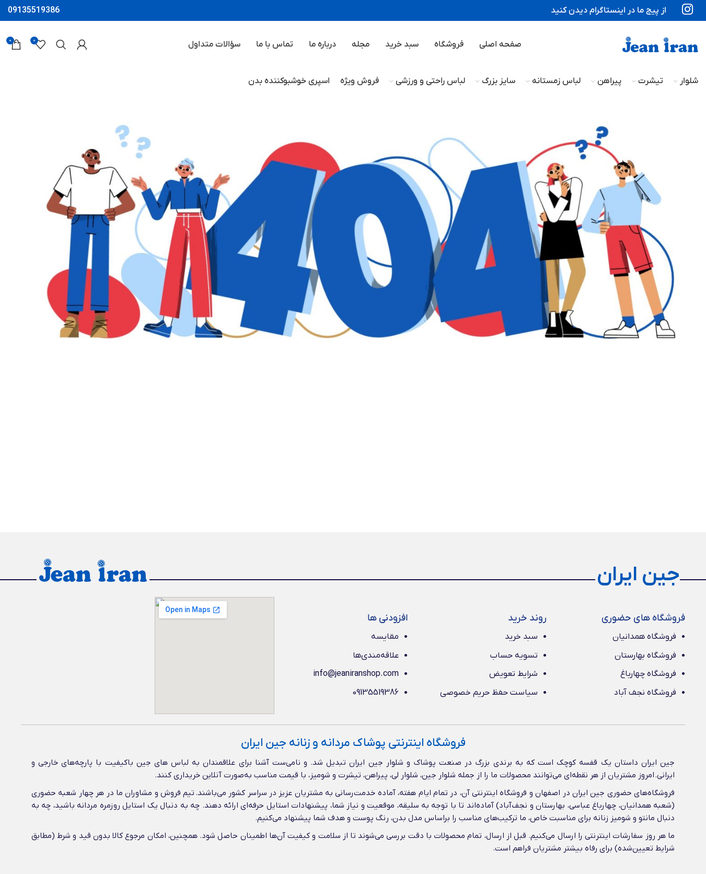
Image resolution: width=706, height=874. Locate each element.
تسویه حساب (514, 655)
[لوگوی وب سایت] (660, 44)
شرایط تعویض (513, 674)
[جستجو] (61, 44)
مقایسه (385, 636)
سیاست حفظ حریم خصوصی (489, 692)
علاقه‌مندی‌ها (376, 655)
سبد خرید (521, 636)
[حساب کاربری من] (82, 44)
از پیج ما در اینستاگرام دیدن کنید (608, 10)
